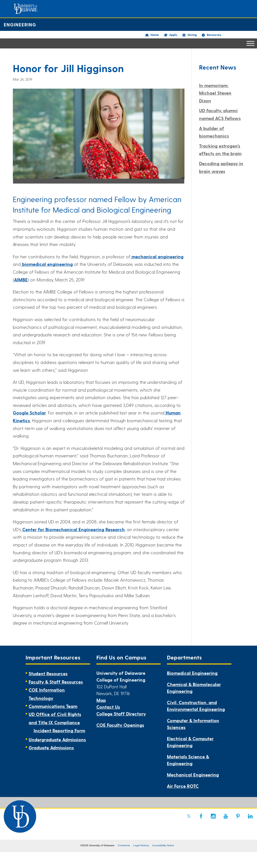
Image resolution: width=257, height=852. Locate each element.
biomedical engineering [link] (47, 264)
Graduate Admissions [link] (51, 747)
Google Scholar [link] (29, 412)
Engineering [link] (20, 24)
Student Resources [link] (48, 673)
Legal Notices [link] (141, 845)
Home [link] (155, 34)
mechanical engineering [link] (156, 256)
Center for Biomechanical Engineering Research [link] (73, 529)
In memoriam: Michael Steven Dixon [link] (215, 93)
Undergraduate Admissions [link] (57, 739)
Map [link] (101, 700)
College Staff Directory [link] (121, 713)
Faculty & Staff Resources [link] (56, 681)
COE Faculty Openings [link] (120, 724)
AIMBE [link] (21, 279)
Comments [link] (124, 845)
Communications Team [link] (53, 706)
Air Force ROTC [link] (183, 785)
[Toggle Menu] (250, 43)
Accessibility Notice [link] (163, 845)
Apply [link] (173, 34)
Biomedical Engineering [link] (192, 673)
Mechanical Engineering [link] (193, 774)
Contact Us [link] (108, 706)
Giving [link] (192, 34)
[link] (188, 816)
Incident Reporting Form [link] (59, 730)
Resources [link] (214, 34)
